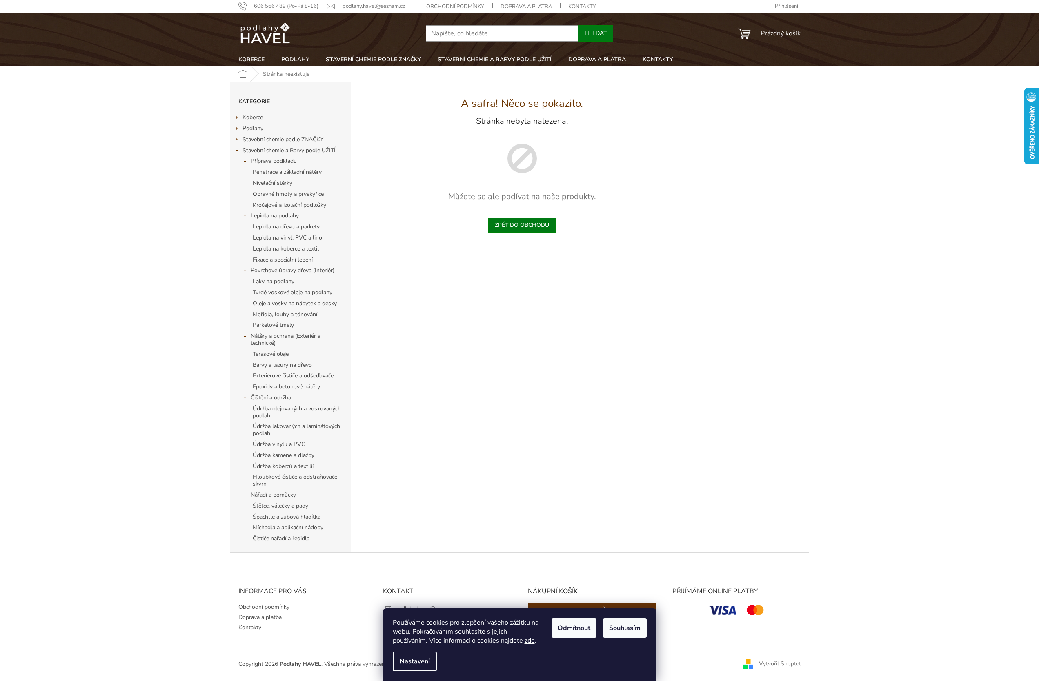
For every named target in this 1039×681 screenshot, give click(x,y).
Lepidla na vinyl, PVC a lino (287, 238)
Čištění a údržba (271, 398)
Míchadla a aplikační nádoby (288, 527)
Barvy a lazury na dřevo (282, 365)
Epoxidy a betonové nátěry (286, 386)
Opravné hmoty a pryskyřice (288, 194)
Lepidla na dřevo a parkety (286, 227)
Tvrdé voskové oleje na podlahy (292, 292)
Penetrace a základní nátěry (287, 172)
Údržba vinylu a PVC (279, 444)
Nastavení (415, 661)
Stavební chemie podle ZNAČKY (283, 139)
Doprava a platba (526, 6)
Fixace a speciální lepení (283, 260)
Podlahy (253, 128)
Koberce (253, 117)
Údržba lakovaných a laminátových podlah (296, 429)
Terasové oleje (271, 354)
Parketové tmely (273, 325)
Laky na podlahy (273, 281)
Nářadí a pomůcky (273, 495)
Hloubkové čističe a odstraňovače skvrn (295, 480)
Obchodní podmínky (455, 6)
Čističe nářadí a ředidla (281, 538)
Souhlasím (625, 627)
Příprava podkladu (274, 161)
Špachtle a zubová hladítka (286, 517)
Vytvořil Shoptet (780, 664)
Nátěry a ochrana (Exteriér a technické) (285, 339)
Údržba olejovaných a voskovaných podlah (297, 412)
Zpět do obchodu (522, 225)
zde (530, 640)
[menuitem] (251, 59)
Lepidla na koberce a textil (286, 249)
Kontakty (582, 6)
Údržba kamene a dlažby (283, 455)
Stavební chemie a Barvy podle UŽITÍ (289, 150)
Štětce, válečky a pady (280, 506)
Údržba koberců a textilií (283, 466)
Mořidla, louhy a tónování (285, 314)
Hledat (596, 33)
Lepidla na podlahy (275, 216)
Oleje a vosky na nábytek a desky (295, 303)
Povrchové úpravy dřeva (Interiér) (292, 270)
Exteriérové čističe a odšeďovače (293, 375)
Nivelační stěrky (272, 183)
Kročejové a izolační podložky (289, 205)
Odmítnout (574, 627)
